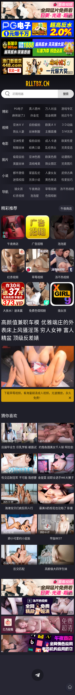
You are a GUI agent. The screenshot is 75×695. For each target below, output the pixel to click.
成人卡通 (50, 141)
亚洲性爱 (18, 141)
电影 (5, 143)
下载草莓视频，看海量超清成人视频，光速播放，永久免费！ (37, 395)
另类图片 (67, 163)
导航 (5, 191)
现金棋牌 (50, 115)
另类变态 (67, 147)
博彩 (5, 111)
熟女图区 (50, 163)
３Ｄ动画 (67, 125)
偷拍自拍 (34, 141)
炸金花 (34, 115)
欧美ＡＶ (50, 125)
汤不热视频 (67, 189)
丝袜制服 (34, 131)
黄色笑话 (50, 179)
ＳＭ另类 (67, 131)
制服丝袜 (18, 147)
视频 (5, 127)
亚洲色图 (34, 157)
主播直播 (50, 131)
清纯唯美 (34, 163)
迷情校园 (18, 179)
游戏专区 (67, 108)
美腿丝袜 (18, 163)
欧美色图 (50, 157)
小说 (5, 175)
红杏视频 (18, 196)
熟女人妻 (18, 131)
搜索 (66, 94)
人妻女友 (50, 173)
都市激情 (18, 173)
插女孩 (18, 189)
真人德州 (34, 108)
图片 (5, 159)
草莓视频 (50, 189)
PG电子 (18, 108)
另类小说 (34, 179)
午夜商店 (34, 189)
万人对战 (50, 108)
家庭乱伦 (34, 173)
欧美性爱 (67, 141)
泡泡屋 (34, 196)
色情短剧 (50, 196)
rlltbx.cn (38, 84)
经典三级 (34, 147)
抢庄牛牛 (67, 115)
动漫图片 (67, 157)
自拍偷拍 (34, 125)
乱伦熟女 (50, 147)
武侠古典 (67, 173)
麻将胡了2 (18, 115)
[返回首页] (70, 687)
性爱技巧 (67, 179)
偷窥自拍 (18, 157)
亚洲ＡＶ (18, 125)
